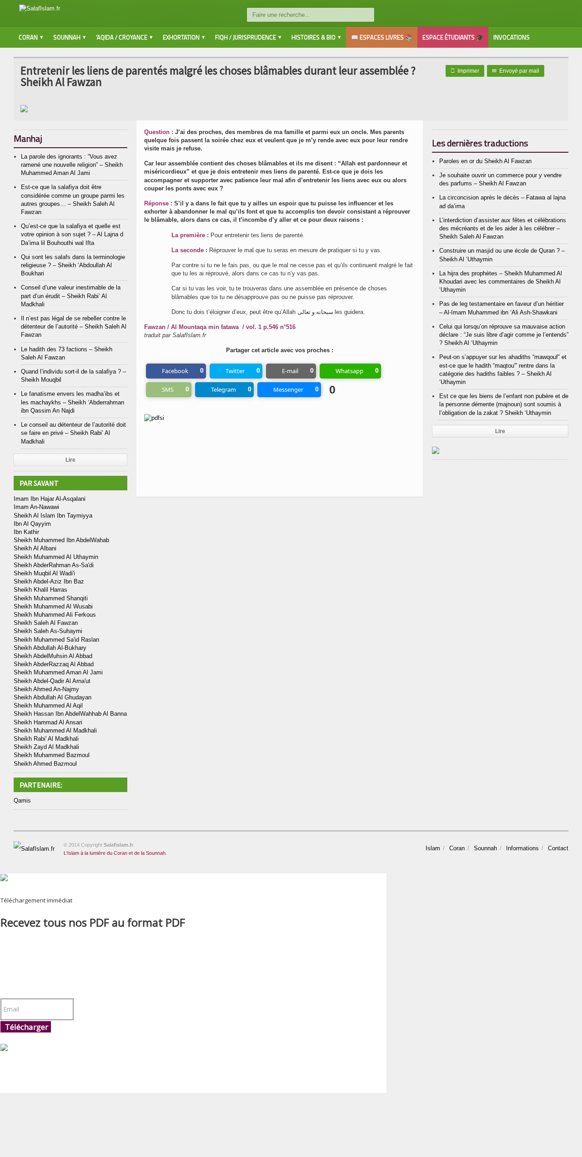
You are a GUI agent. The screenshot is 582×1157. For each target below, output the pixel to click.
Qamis (22, 800)
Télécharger (26, 1027)
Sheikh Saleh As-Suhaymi (48, 631)
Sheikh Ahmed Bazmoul (45, 763)
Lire (70, 460)
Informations (522, 848)
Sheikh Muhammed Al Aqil (48, 705)
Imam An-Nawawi (36, 507)
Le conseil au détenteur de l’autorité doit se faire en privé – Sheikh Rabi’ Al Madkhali (73, 432)
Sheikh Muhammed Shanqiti (51, 598)
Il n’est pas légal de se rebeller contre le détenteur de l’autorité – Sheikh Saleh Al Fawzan (73, 326)
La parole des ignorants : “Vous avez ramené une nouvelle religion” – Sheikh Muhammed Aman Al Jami (72, 164)
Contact (558, 848)
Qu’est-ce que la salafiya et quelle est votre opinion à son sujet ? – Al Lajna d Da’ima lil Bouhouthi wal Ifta (72, 234)
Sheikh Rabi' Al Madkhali (46, 738)
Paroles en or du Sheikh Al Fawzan (485, 161)
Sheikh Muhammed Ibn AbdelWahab (61, 540)
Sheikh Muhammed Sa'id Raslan (56, 639)
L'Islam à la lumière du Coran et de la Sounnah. (115, 853)
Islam (433, 848)
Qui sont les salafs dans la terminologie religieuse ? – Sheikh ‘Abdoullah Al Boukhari (73, 265)
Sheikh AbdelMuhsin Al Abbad (53, 656)
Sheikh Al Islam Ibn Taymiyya (53, 515)
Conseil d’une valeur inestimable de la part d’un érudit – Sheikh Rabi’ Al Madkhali (70, 295)
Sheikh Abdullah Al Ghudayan (52, 697)
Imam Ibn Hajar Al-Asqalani (49, 498)
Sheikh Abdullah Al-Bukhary (50, 647)
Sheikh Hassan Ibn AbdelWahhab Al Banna (70, 713)
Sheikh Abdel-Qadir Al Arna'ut (52, 681)
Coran (457, 848)
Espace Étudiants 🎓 (452, 37)
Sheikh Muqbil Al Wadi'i (44, 573)
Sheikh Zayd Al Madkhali (46, 746)
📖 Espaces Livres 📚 (381, 37)
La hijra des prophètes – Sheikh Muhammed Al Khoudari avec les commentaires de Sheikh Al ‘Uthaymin (500, 281)
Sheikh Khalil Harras (40, 589)
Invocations (511, 37)
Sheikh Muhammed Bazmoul (52, 755)
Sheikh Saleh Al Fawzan (46, 622)
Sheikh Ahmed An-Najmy (46, 689)
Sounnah (485, 848)
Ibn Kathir (26, 532)
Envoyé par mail (515, 71)
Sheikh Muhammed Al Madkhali (55, 730)
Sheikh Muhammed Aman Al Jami (58, 672)
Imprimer (465, 71)
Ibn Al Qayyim (32, 523)
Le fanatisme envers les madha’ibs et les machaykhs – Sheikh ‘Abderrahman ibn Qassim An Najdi (72, 402)
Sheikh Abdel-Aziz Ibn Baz (49, 581)
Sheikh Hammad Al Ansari (48, 722)
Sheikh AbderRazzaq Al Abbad (54, 664)
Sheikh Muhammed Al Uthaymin (56, 557)
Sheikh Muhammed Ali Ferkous (55, 614)
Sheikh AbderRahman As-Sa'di (54, 565)
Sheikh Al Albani (35, 548)
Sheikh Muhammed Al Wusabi (53, 606)
